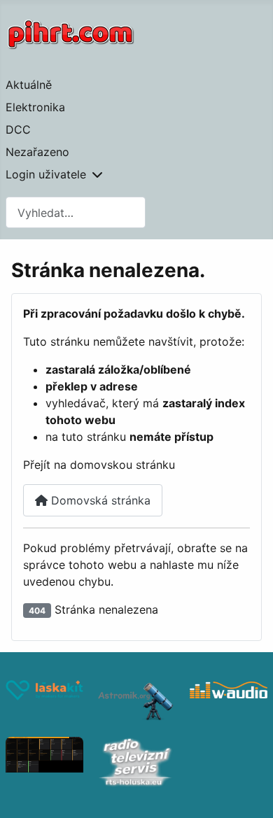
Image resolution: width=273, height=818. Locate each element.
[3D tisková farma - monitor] (44, 763)
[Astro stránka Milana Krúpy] (136, 701)
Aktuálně (29, 85)
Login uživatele (46, 174)
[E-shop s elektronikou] (44, 701)
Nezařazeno (37, 152)
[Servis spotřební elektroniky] (136, 763)
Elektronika (35, 107)
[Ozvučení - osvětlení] (228, 701)
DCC (18, 129)
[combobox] (76, 212)
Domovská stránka (99, 500)
